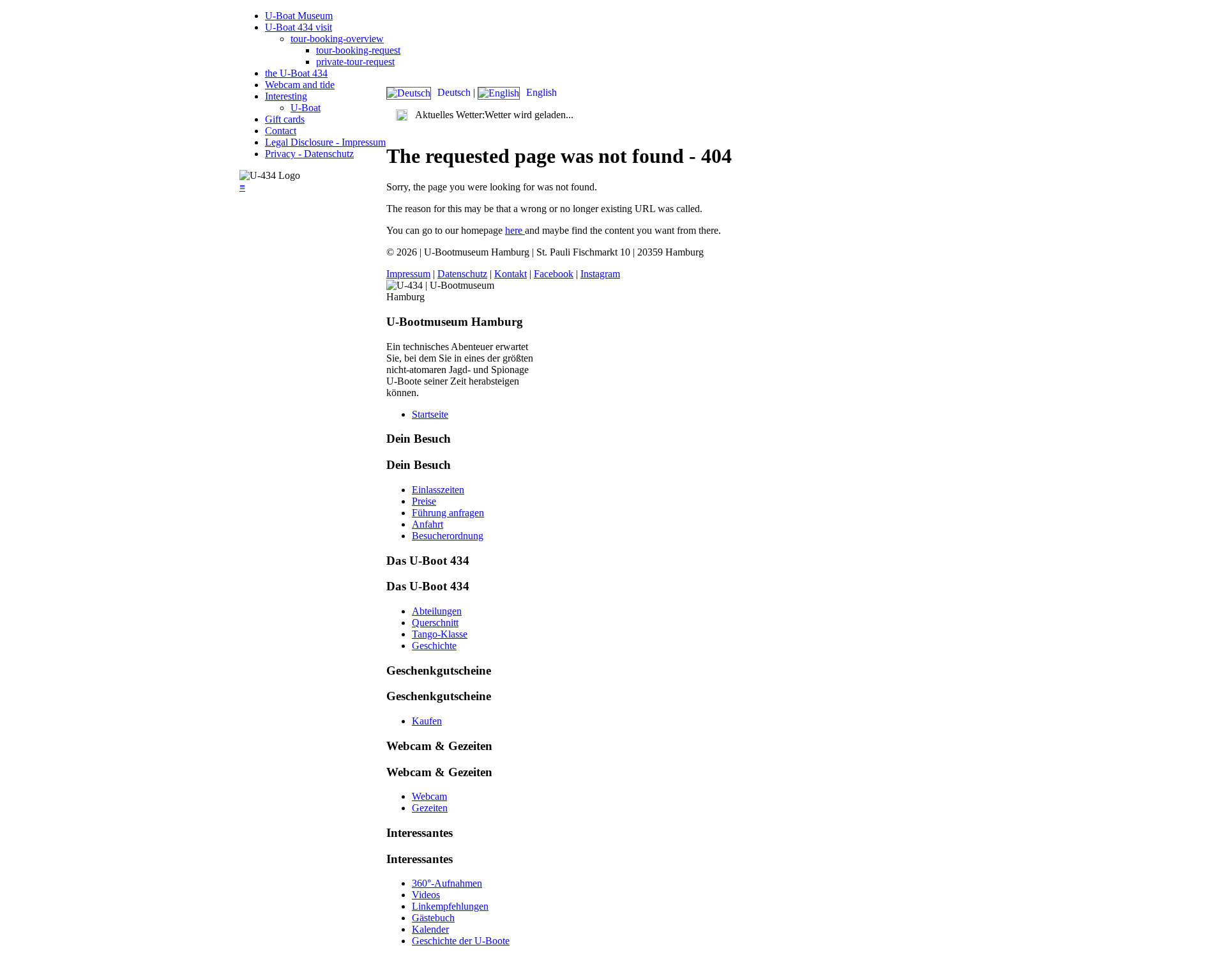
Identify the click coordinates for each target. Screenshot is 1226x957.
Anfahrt (427, 524)
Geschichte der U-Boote (461, 940)
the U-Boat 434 (296, 73)
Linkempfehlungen (450, 906)
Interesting (286, 96)
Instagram (600, 273)
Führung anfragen (448, 512)
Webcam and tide (300, 84)
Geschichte (434, 645)
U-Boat (306, 107)
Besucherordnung (447, 535)
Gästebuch (433, 917)
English (540, 92)
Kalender (430, 929)
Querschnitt (435, 622)
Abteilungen (437, 611)
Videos (426, 894)
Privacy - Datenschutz (309, 153)
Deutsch (454, 92)
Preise (424, 501)
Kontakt (510, 273)
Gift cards (285, 119)
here (515, 230)
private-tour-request (355, 61)
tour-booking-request (358, 50)
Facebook (553, 273)
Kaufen (427, 721)
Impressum (408, 273)
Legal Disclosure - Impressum (325, 142)
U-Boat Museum (299, 15)
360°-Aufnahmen (447, 883)
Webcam (429, 796)
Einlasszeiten (438, 489)
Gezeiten (430, 807)
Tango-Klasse (439, 634)
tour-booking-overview (337, 38)
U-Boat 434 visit (298, 27)
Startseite (430, 414)
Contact (280, 130)
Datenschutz (462, 273)
